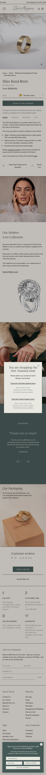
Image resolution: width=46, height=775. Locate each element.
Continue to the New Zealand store (23, 383)
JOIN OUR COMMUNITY (23, 767)
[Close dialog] (41, 744)
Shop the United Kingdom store (23, 399)
